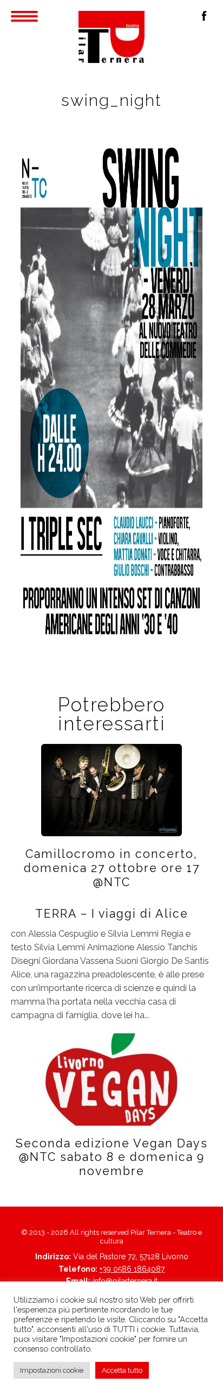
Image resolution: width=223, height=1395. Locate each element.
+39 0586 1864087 (132, 1269)
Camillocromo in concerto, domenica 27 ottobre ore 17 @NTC (112, 868)
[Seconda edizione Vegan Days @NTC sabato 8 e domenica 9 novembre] (111, 1078)
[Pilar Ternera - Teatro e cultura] (111, 37)
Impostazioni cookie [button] (51, 1370)
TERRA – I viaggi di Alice (111, 913)
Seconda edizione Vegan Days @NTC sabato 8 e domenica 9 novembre (111, 1157)
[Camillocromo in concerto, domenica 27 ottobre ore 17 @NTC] (111, 789)
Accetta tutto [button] (122, 1370)
